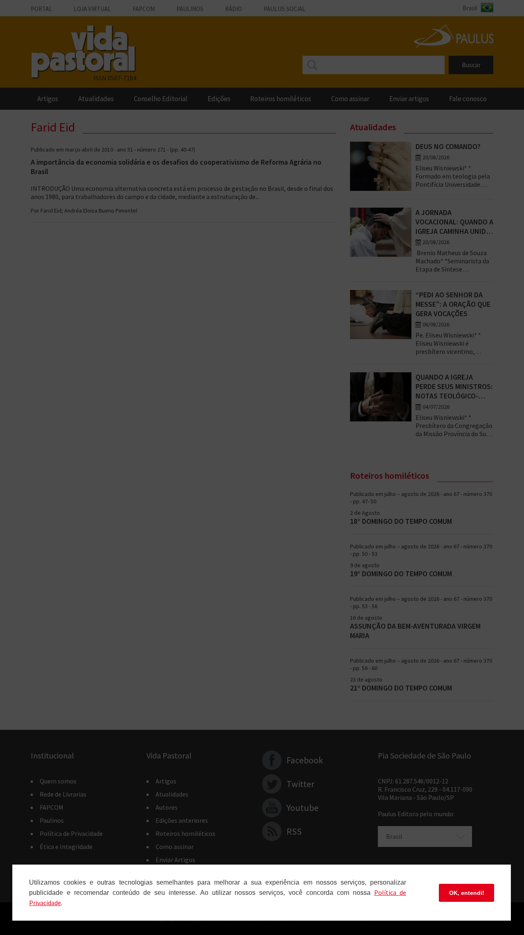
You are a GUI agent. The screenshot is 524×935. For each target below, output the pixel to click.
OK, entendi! (466, 893)
